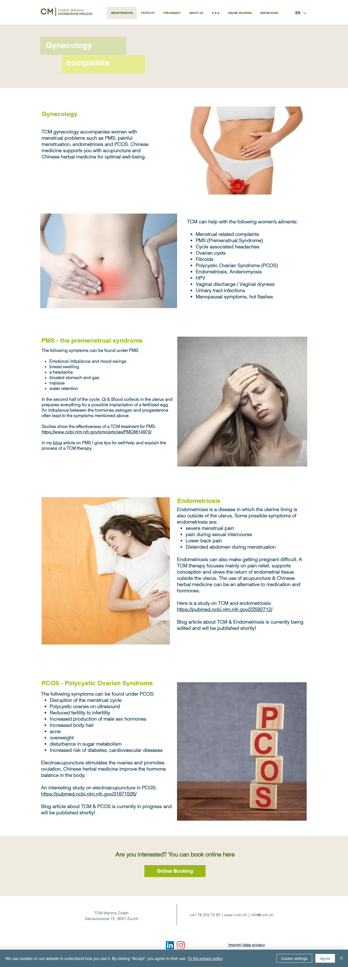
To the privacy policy (205, 958)
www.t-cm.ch (235, 914)
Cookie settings (294, 958)
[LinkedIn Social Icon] (170, 945)
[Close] (341, 958)
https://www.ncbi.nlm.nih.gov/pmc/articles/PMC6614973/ (96, 431)
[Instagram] (181, 945)
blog (57, 442)
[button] (215, 13)
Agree (325, 958)
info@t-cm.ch (262, 914)
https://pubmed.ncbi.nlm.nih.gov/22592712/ (224, 609)
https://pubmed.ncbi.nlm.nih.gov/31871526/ (88, 794)
